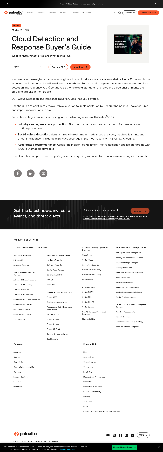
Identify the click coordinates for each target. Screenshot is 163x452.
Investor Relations (20, 377)
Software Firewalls (54, 265)
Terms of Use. (124, 219)
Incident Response (123, 317)
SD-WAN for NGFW (55, 275)
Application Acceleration (57, 302)
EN (119, 13)
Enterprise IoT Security (22, 305)
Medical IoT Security (21, 309)
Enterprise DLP (53, 314)
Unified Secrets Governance (127, 287)
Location (17, 382)
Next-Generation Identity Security (131, 248)
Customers (18, 372)
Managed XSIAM (88, 319)
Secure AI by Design (22, 255)
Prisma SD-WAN (53, 329)
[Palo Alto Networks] (13, 13)
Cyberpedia (88, 367)
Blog (85, 352)
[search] (115, 12)
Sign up (138, 211)
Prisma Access (53, 319)
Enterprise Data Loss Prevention (26, 300)
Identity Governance (124, 267)
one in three (28, 79)
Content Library (89, 362)
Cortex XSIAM (87, 292)
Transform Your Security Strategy (129, 322)
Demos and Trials (148, 13)
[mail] (43, 173)
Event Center (88, 372)
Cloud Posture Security (91, 270)
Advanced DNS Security (23, 295)
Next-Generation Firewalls (58, 255)
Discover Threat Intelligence (127, 327)
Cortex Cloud (87, 260)
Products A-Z (88, 382)
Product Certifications (92, 387)
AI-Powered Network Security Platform (30, 248)
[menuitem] (14, 13)
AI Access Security (21, 265)
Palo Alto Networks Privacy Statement (99, 219)
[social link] (108, 435)
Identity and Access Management (129, 258)
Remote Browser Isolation (57, 334)
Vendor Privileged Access (126, 297)
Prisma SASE (52, 297)
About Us (17, 352)
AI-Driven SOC (88, 287)
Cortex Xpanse (88, 307)
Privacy (16, 441)
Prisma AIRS (18, 260)
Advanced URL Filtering (22, 285)
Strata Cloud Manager (56, 270)
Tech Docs (87, 402)
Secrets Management (124, 282)
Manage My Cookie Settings (124, 447)
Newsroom (17, 387)
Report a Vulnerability (92, 392)
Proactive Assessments (125, 312)
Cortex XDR (87, 297)
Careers (16, 357)
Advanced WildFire (21, 290)
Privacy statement (67, 449)
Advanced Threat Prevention (25, 280)
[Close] (159, 447)
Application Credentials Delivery (129, 292)
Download (78, 67)
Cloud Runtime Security (91, 275)
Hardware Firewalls (54, 260)
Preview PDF (58, 67)
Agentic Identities (123, 277)
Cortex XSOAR (88, 302)
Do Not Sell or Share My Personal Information (101, 411)
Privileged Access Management (128, 253)
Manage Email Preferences (94, 377)
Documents (53, 441)
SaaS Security (19, 319)
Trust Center (27, 441)
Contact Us (18, 362)
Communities (88, 357)
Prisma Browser (53, 324)
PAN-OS (50, 280)
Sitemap (86, 397)
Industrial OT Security (22, 314)
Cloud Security (88, 255)
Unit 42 (86, 406)
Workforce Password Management (130, 272)
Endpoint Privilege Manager (127, 263)
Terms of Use (40, 441)
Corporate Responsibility (23, 367)
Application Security (90, 265)
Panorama (51, 285)
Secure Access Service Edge (59, 292)
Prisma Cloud (87, 280)
